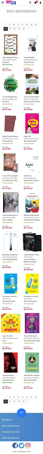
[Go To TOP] (21, 412)
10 (14, 24)
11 (18, 24)
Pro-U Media (7, 220)
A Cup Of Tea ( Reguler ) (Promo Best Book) (17, 176)
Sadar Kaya (28, 176)
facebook (15, 445)
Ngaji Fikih (27, 136)
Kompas (6, 62)
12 (22, 24)
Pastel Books (29, 62)
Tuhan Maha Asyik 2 (31, 336)
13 (27, 24)
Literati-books (8, 380)
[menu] (2, 2)
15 (36, 24)
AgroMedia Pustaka (31, 180)
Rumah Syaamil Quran (31, 101)
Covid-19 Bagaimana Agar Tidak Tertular (16, 97)
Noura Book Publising (31, 220)
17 (10, 28)
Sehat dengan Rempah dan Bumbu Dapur (16, 57)
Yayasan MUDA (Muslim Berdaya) (30, 260)
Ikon (4, 340)
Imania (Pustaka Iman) (31, 340)
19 (19, 28)
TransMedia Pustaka (10, 180)
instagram (28, 445)
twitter (21, 445)
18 (14, 28)
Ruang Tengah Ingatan (10, 136)
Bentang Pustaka (30, 141)
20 (24, 28)
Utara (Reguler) (29, 57)
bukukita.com (26, 452)
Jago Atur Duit (7, 336)
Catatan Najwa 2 (8, 375)
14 (31, 24)
